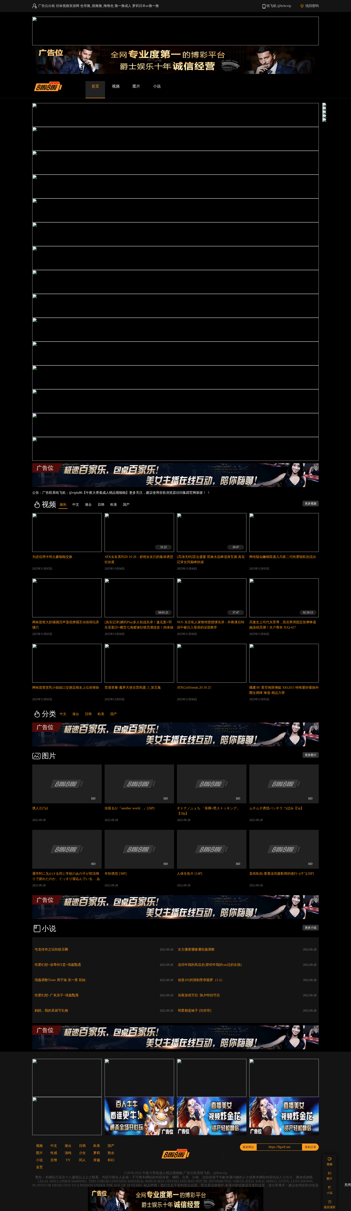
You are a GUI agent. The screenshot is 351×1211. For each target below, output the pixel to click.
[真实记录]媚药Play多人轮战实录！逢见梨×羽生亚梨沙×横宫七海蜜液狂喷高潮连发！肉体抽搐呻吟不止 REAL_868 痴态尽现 (139, 627)
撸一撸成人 (123, 6)
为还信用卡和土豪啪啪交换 (52, 557)
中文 (63, 714)
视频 (116, 86)
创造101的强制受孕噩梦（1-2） (201, 980)
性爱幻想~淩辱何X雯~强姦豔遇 (58, 965)
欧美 (101, 714)
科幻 (111, 1160)
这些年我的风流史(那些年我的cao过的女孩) (210, 965)
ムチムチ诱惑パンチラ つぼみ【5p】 (276, 808)
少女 (82, 1153)
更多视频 (310, 503)
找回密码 (312, 6)
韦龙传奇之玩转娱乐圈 (51, 949)
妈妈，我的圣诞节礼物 (51, 1010)
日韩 (88, 714)
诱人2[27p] (40, 808)
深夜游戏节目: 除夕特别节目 (199, 995)
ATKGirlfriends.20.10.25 (194, 687)
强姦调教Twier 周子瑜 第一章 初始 (60, 980)
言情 (53, 1160)
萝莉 (96, 1153)
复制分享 (310, 1147)
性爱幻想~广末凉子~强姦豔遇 (57, 995)
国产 (113, 714)
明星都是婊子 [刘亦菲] (194, 1010)
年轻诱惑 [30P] (116, 873)
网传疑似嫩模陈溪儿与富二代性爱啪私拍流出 (282, 557)
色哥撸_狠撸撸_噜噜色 (97, 6)
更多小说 (310, 927)
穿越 (96, 1160)
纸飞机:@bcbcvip (278, 6)
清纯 (68, 1153)
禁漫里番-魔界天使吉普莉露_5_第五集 (133, 687)
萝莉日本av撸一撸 (145, 6)
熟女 (111, 1153)
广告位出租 (46, 6)
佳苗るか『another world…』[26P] (129, 808)
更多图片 (310, 755)
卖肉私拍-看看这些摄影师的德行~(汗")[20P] (281, 873)
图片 (136, 86)
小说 (157, 86)
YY (68, 1160)
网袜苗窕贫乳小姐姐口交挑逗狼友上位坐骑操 (65, 687)
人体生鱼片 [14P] (189, 873)
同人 (82, 1160)
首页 (95, 86)
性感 (53, 1153)
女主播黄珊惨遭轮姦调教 (196, 949)
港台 (75, 714)
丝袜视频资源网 (67, 6)
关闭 (347, 1185)
